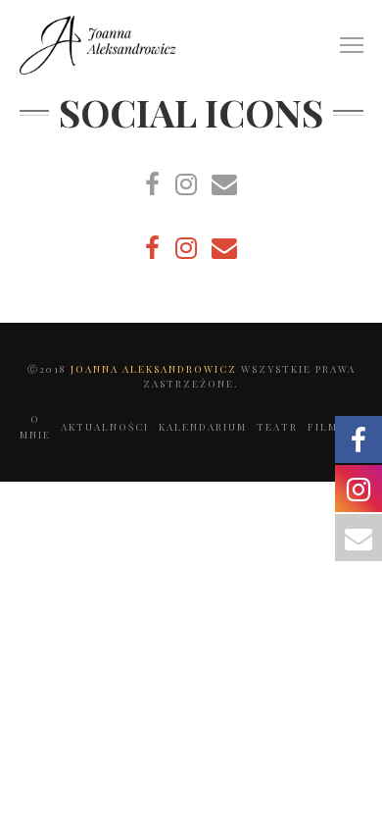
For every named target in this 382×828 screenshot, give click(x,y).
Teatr (277, 427)
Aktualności (105, 427)
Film (323, 427)
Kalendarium (203, 427)
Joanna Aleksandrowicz (156, 369)
